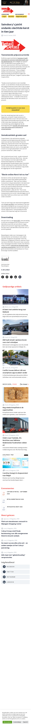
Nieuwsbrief (19, 14)
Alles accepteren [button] (7, 722)
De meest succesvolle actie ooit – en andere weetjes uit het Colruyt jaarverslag (14, 545)
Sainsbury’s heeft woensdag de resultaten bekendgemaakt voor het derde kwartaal (14, 59)
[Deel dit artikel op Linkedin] (15, 277)
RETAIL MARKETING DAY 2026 (15, 499)
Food (5, 35)
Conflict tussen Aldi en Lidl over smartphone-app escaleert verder (15, 371)
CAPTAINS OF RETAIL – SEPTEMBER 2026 (17, 493)
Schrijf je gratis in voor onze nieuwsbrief (15, 109)
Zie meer (23, 384)
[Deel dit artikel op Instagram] (7, 277)
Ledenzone (5, 14)
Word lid (11, 16)
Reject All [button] (25, 722)
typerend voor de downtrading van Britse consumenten (14, 246)
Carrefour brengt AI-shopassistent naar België (15, 474)
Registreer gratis (21, 16)
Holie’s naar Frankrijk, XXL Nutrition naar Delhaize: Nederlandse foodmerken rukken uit (15, 441)
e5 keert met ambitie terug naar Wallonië (14, 310)
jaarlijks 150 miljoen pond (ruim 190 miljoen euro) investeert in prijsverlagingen (14, 127)
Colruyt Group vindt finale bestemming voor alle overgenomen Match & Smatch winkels (14, 533)
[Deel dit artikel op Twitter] (11, 277)
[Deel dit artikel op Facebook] (2, 277)
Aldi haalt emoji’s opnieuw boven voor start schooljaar (15, 341)
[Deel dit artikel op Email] (20, 277)
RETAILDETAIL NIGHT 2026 (14, 507)
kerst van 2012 (9, 204)
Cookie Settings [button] (17, 722)
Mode (6, 307)
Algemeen (6, 519)
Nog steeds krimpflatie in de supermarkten (13, 408)
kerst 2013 (17, 220)
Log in (4, 16)
